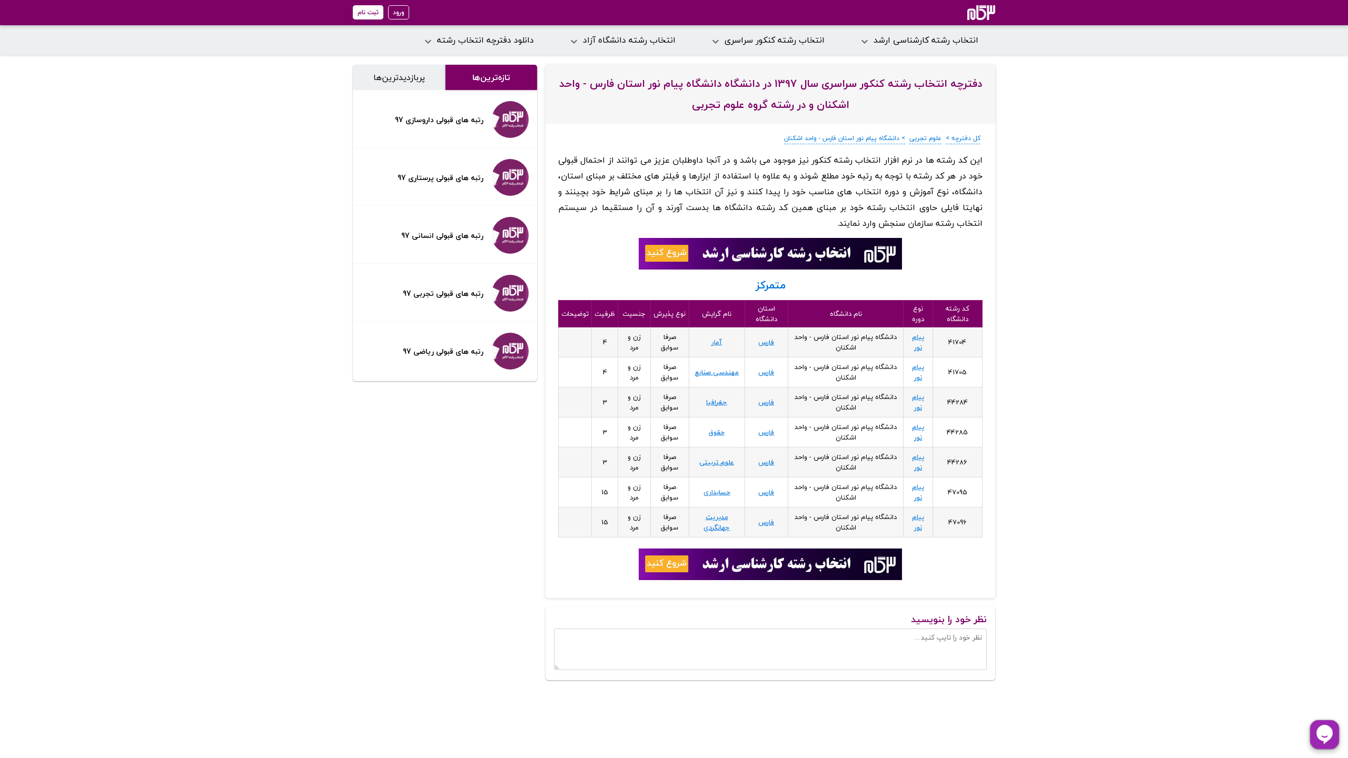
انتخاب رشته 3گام (967, 12)
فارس (766, 342)
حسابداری (716, 492)
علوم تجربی (925, 138)
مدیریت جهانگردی (716, 522)
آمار (716, 342)
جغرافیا (716, 402)
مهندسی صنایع (717, 372)
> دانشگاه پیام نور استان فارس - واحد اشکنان (844, 138)
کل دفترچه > (963, 138)
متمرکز (771, 285)
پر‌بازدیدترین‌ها (399, 77)
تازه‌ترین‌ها (491, 77)
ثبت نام (368, 12)
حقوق (717, 432)
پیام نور (918, 342)
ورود (398, 12)
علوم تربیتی (716, 462)
